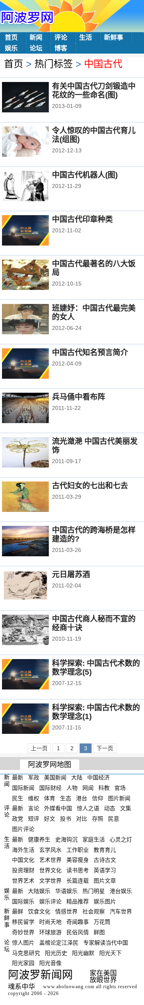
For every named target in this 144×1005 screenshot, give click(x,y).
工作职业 (77, 849)
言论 (33, 808)
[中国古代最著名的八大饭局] (36, 276)
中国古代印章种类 (82, 219)
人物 (72, 788)
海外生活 (23, 849)
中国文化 (23, 860)
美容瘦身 (77, 860)
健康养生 (39, 839)
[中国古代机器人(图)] (36, 187)
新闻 (36, 37)
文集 (125, 808)
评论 (60, 37)
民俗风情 (77, 932)
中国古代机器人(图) (85, 175)
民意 (113, 818)
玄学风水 (50, 849)
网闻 (88, 788)
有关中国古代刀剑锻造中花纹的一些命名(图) (94, 90)
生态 (65, 798)
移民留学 (23, 922)
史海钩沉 (66, 839)
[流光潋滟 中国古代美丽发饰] (36, 453)
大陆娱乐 (39, 891)
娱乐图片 (105, 901)
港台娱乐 (121, 891)
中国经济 (98, 777)
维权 (33, 798)
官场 (120, 788)
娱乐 (11, 48)
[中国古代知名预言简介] (36, 364)
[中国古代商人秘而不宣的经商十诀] (36, 631)
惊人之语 (88, 808)
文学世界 (50, 880)
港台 (81, 798)
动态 (109, 808)
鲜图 (99, 932)
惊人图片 (23, 942)
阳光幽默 (83, 952)
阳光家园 (23, 963)
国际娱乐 (23, 901)
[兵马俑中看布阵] (36, 409)
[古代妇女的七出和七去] (36, 497)
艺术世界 (50, 860)
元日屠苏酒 (71, 574)
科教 (104, 788)
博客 (60, 48)
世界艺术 (23, 880)
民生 (17, 798)
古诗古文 (105, 860)
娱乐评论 (50, 901)
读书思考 (77, 870)
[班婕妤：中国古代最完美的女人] (36, 320)
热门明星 (93, 891)
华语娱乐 (66, 891)
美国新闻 (55, 777)
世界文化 (50, 870)
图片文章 (105, 880)
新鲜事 (113, 37)
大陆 (76, 777)
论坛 (36, 48)
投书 (65, 818)
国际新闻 (23, 788)
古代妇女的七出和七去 (90, 486)
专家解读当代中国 (105, 942)
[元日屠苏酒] (36, 586)
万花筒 (102, 922)
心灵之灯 (121, 839)
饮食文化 (39, 911)
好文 (49, 818)
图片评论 (23, 829)
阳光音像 (50, 963)
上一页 (39, 748)
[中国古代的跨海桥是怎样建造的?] (36, 542)
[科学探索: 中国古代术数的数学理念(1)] (36, 719)
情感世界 (66, 911)
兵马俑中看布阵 (78, 397)
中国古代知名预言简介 (90, 352)
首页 (11, 37)
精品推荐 (77, 901)
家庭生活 (93, 839)
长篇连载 (77, 880)
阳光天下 (110, 952)
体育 (49, 798)
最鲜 (17, 911)
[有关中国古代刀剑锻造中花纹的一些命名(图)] (36, 98)
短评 (33, 818)
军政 (33, 777)
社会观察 (93, 911)
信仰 (97, 798)
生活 (85, 37)
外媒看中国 (58, 808)
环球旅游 (50, 932)
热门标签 (53, 63)
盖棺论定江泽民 (58, 942)
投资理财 (23, 870)
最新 (17, 777)
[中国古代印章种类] (36, 231)
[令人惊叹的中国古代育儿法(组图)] (36, 142)
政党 (17, 818)
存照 (97, 818)
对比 (81, 818)
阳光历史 (56, 952)
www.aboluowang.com (68, 986)
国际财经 (50, 788)
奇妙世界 (23, 932)
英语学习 (105, 870)
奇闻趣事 (77, 922)
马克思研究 (26, 952)
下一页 (104, 748)
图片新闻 (119, 798)
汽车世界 (121, 911)
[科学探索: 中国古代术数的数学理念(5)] (36, 675)
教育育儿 (105, 849)
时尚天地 (50, 922)
